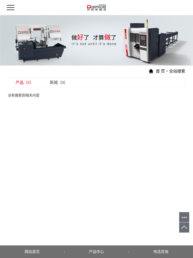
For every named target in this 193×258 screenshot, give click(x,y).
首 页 (160, 71)
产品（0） (25, 82)
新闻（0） (59, 82)
